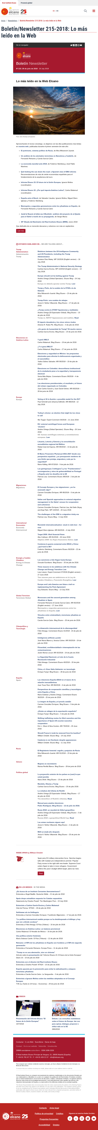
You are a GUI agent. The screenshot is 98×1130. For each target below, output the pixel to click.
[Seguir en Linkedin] (87, 1119)
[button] (85, 11)
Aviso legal (54, 1108)
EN (57, 11)
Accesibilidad (44, 1125)
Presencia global (26, 3)
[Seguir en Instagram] (81, 1119)
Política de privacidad (44, 1113)
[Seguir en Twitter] (76, 1119)
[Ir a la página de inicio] (16, 10)
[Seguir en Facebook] (70, 1119)
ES (54, 11)
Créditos (59, 1113)
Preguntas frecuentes (49, 1119)
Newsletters (12, 21)
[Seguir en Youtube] (93, 1119)
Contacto (43, 1108)
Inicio (3, 21)
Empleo (56, 1125)
